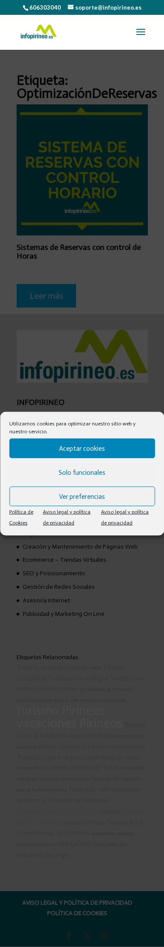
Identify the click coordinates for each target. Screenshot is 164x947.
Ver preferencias (82, 496)
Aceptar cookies (82, 448)
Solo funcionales (82, 472)
